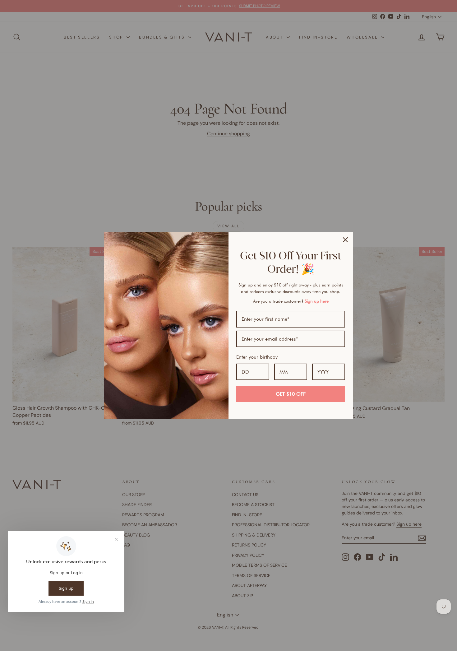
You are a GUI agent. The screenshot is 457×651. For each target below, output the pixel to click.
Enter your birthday (257, 357)
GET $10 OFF (291, 394)
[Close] (345, 239)
